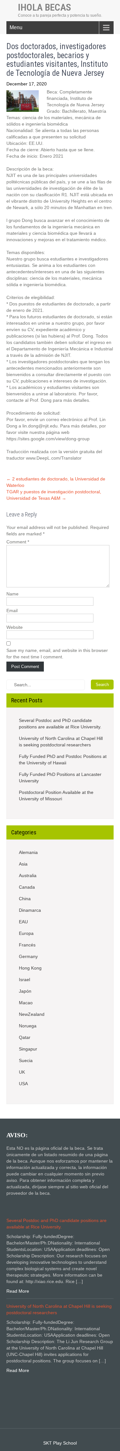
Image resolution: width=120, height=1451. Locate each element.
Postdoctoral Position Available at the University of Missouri (56, 795)
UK (22, 1072)
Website (14, 627)
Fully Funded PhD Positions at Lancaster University (60, 777)
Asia (23, 863)
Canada (27, 887)
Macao (26, 1002)
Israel (24, 979)
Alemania (28, 852)
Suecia (26, 1060)
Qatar (24, 1037)
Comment (17, 541)
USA (23, 1083)
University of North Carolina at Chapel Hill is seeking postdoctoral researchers (61, 741)
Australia (27, 875)
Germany (28, 956)
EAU (23, 921)
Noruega (27, 1025)
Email (12, 610)
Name (12, 593)
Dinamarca (30, 910)
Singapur (28, 1048)
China (25, 898)
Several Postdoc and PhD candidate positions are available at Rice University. (60, 723)
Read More (17, 1291)
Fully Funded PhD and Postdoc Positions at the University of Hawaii (63, 759)
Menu (16, 27)
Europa (26, 933)
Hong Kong (30, 968)
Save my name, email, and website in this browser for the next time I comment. (57, 653)
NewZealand (31, 1014)
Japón (25, 991)
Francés (27, 944)
